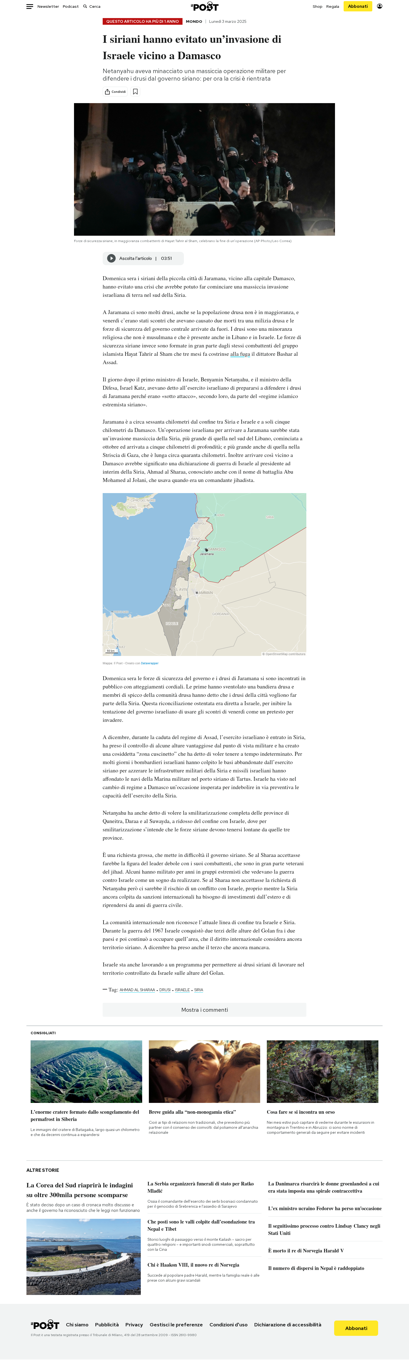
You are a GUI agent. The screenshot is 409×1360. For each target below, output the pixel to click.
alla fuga (240, 353)
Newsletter (48, 6)
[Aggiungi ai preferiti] (135, 91)
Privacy (134, 1324)
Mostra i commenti (204, 1009)
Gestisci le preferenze (176, 1324)
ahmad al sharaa (137, 989)
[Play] (111, 258)
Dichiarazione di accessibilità (287, 1324)
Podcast (71, 6)
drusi (165, 989)
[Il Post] (204, 6)
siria (198, 989)
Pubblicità (107, 1324)
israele (182, 989)
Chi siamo (77, 1324)
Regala (332, 6)
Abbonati (358, 6)
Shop (317, 6)
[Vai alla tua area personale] (380, 6)
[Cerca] (85, 6)
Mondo (194, 21)
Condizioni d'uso (229, 1324)
